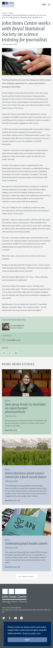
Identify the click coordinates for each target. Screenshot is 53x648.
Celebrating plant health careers (26, 543)
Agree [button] (27, 640)
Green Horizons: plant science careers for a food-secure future (25, 475)
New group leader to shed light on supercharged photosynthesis (25, 408)
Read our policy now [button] (32, 633)
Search (44, 4)
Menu (49, 5)
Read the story (11, 430)
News (11, 13)
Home (4, 13)
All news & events (26, 576)
